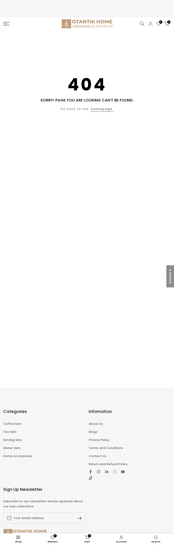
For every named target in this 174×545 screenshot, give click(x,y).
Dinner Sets (11, 448)
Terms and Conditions (106, 448)
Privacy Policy (99, 440)
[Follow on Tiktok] (91, 477)
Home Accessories (17, 456)
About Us (96, 424)
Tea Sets (10, 432)
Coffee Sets (12, 424)
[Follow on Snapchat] (115, 471)
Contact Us (97, 456)
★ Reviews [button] (170, 276)
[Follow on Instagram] (99, 471)
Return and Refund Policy (108, 464)
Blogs (93, 432)
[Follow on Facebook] (91, 471)
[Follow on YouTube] (123, 471)
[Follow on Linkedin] (107, 471)
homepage (101, 109)
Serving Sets (12, 440)
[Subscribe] (78, 518)
